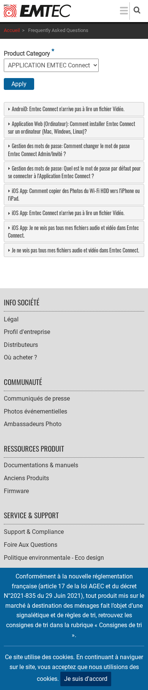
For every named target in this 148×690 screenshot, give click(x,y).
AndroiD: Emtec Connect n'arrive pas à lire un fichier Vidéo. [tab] (68, 109)
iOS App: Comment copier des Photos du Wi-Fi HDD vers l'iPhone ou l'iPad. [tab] (74, 194)
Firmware (16, 491)
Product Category (27, 53)
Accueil (12, 30)
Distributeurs (21, 344)
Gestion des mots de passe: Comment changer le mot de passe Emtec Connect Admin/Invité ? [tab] (69, 149)
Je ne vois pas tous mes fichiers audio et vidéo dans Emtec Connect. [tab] (75, 250)
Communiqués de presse (37, 398)
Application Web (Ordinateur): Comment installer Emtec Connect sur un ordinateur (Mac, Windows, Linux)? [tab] (71, 127)
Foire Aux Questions (30, 544)
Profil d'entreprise (27, 331)
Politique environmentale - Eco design (54, 557)
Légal (11, 319)
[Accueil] (37, 10)
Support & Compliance (34, 531)
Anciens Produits (26, 478)
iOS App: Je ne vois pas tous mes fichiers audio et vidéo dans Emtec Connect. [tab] (73, 231)
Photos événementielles (35, 411)
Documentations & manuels (41, 465)
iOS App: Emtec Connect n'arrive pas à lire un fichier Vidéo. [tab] (68, 213)
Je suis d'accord (85, 678)
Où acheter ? (20, 357)
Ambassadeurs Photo (32, 424)
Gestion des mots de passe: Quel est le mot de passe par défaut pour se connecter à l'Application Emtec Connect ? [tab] (74, 172)
